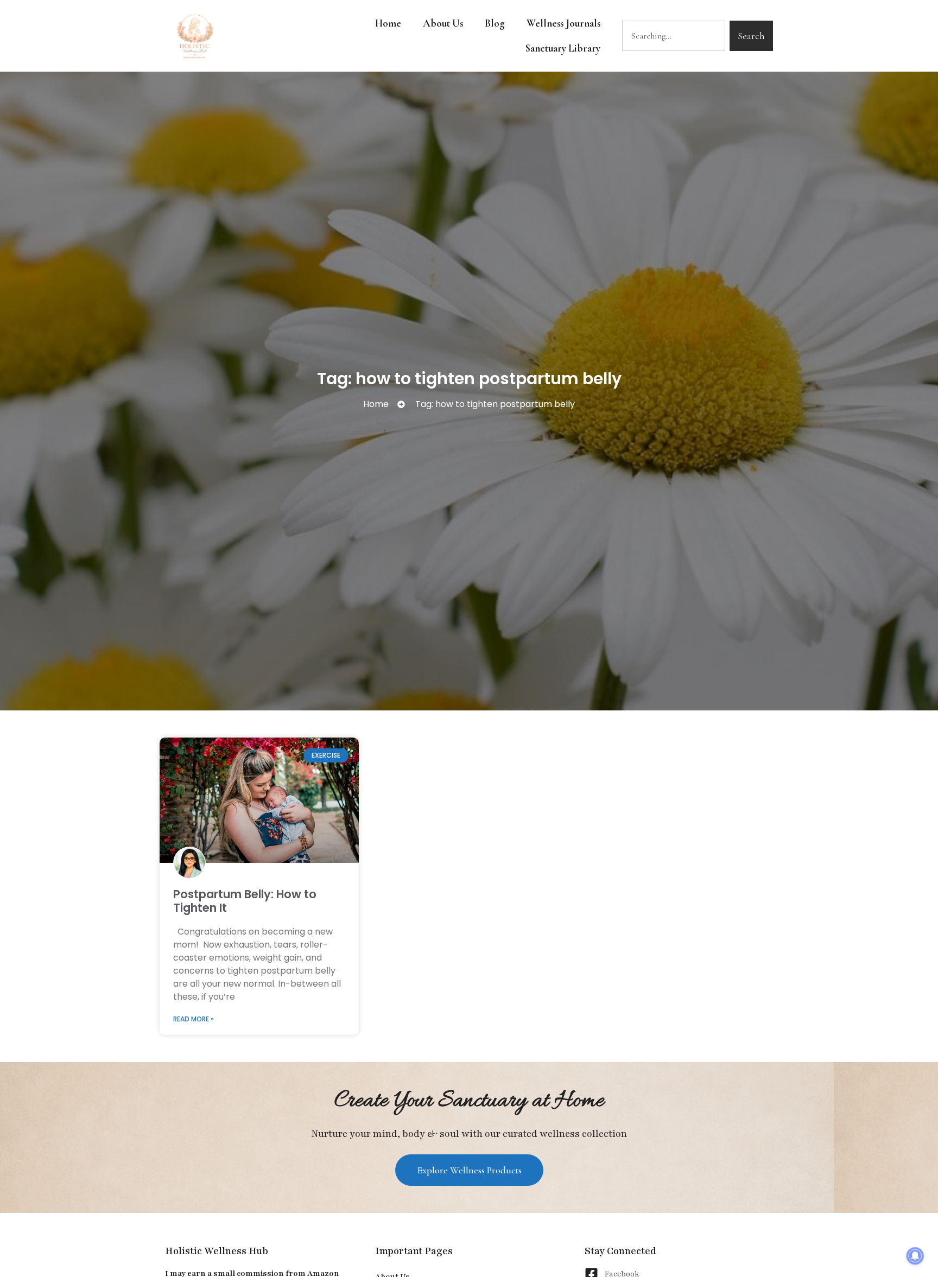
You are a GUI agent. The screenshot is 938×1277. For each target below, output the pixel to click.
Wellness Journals (563, 23)
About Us (443, 23)
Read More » (193, 1019)
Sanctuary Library (562, 48)
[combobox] (673, 36)
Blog (495, 23)
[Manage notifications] (915, 1256)
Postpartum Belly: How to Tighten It (244, 901)
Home (388, 23)
